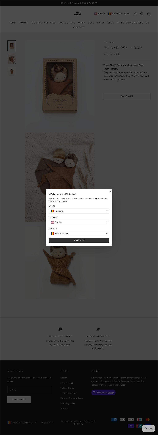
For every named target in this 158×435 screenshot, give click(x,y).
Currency (53, 228)
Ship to (52, 206)
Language (53, 217)
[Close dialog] (110, 191)
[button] (79, 211)
